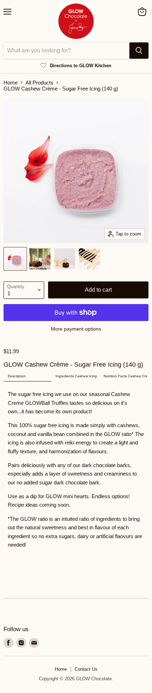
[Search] (138, 50)
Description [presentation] (17, 376)
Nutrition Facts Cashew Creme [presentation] (125, 376)
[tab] (27, 376)
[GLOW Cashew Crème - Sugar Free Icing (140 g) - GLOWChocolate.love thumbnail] (15, 259)
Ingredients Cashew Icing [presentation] (76, 376)
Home (11, 83)
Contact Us (86, 669)
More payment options (76, 329)
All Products (39, 83)
